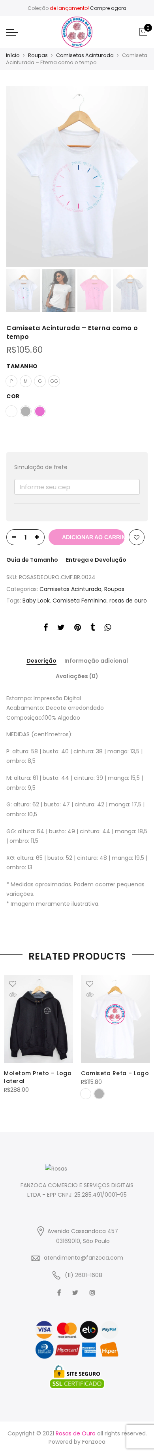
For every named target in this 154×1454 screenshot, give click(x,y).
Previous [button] (25, 176)
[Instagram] (93, 1292)
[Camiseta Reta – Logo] (115, 1019)
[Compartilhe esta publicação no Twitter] (61, 628)
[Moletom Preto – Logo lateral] (38, 1019)
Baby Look (36, 600)
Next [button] (134, 176)
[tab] (41, 661)
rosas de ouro (128, 600)
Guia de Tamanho (32, 560)
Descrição (41, 661)
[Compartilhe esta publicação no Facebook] (45, 628)
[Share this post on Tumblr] (92, 628)
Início (13, 55)
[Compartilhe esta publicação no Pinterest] (77, 628)
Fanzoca (93, 1442)
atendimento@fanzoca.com (83, 1258)
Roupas (38, 55)
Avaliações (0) (77, 676)
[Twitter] (76, 1292)
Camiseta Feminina (80, 600)
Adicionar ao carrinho (93, 537)
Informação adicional (96, 661)
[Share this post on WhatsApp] (107, 628)
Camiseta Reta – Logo (115, 1073)
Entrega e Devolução (96, 560)
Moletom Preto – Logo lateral (37, 1077)
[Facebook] (60, 1292)
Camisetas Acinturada (85, 55)
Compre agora (108, 8)
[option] (77, 176)
